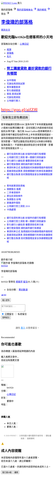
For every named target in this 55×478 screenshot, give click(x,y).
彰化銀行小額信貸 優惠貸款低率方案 (25, 161)
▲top (3, 294)
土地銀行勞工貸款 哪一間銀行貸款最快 (26, 157)
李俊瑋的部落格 (17, 22)
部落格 (10, 53)
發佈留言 (6, 317)
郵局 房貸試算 (14, 94)
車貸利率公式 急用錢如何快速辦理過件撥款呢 (29, 167)
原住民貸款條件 (15, 196)
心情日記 (24, 44)
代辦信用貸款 (13, 97)
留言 (25, 282)
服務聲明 (30, 438)
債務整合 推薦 (14, 189)
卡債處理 (11, 209)
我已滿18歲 (7, 472)
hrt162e (4, 265)
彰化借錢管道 (13, 90)
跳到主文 (5, 30)
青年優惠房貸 (13, 87)
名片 (9, 56)
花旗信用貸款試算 (16, 83)
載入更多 (6, 300)
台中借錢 (11, 80)
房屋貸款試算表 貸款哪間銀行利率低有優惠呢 (29, 171)
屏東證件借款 (13, 203)
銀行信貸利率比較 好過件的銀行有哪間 (26, 154)
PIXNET (13, 436)
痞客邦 (19, 282)
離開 (16, 472)
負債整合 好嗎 (14, 199)
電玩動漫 (23, 289)
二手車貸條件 (13, 192)
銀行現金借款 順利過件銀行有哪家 (24, 164)
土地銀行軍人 (13, 101)
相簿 (9, 49)
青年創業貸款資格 (16, 186)
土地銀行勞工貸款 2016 (18, 206)
